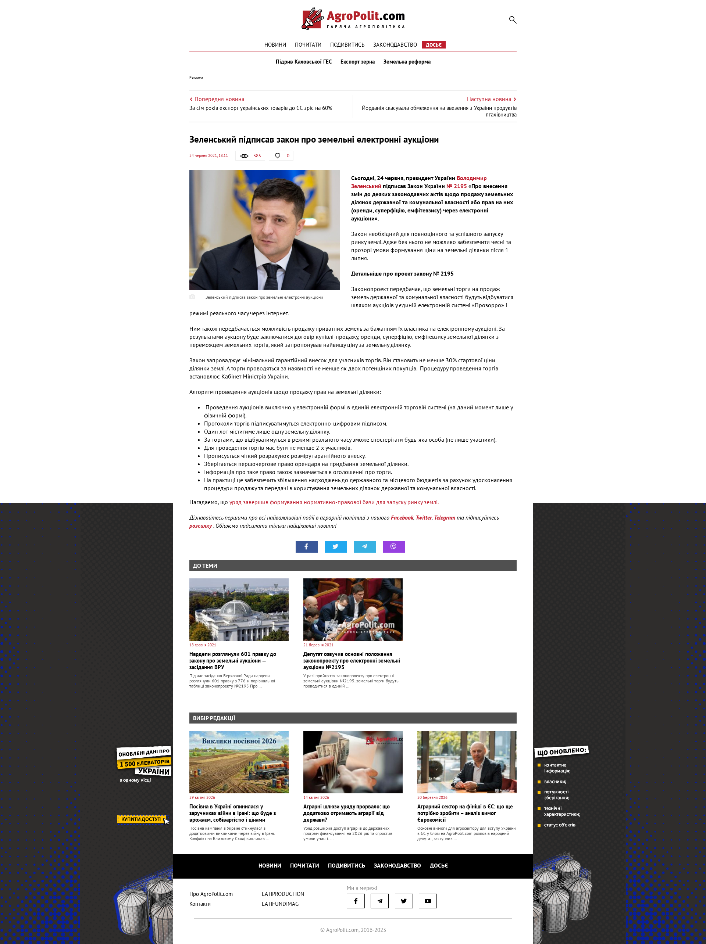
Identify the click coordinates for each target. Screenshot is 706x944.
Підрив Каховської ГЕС (304, 61)
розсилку (201, 525)
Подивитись (347, 44)
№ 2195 (456, 186)
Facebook (402, 517)
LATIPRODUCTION (283, 893)
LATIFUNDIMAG (280, 903)
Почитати (308, 44)
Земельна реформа (407, 61)
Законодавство (395, 44)
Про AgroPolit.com (211, 893)
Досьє (434, 45)
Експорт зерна (357, 61)
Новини (275, 44)
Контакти (200, 903)
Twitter (424, 517)
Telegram (444, 517)
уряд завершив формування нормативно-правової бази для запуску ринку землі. (334, 502)
